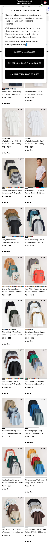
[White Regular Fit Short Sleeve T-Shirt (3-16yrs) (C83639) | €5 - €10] (36, 172)
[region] (24, 44)
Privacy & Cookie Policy (15, 44)
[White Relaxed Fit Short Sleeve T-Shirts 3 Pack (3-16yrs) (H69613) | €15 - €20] (36, 122)
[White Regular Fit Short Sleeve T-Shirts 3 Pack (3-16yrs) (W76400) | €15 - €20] (13, 122)
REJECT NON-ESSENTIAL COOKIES (24, 63)
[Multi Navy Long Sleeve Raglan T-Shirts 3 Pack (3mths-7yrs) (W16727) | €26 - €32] (36, 221)
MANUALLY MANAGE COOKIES (24, 74)
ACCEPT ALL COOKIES (24, 52)
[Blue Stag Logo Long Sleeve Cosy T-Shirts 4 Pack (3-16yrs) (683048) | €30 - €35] (36, 412)
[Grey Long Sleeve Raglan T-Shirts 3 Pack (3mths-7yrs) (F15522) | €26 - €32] (36, 313)
